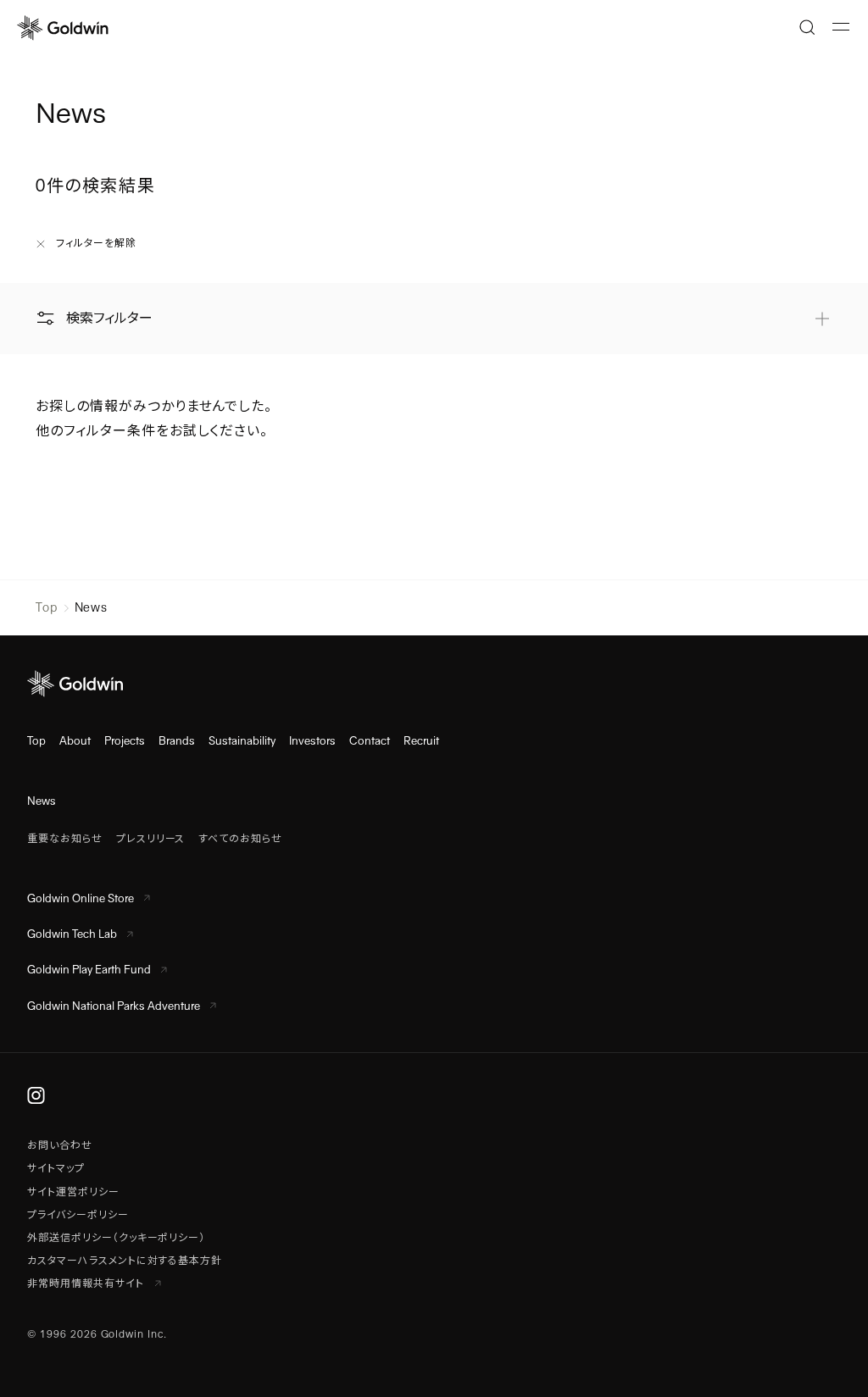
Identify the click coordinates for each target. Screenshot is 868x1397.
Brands (177, 741)
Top (47, 607)
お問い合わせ (59, 1145)
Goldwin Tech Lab (72, 934)
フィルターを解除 (96, 243)
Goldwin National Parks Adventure (113, 1006)
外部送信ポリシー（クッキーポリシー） (116, 1238)
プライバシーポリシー (78, 1215)
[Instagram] (36, 1095)
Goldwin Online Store (80, 898)
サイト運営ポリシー (73, 1192)
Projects (124, 741)
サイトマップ (56, 1168)
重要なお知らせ (65, 838)
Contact (369, 741)
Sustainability (242, 741)
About (75, 741)
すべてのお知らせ (240, 838)
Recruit (421, 741)
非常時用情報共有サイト (87, 1283)
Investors (312, 741)
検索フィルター (109, 318)
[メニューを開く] (841, 27)
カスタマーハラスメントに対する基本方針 (124, 1260)
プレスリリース (151, 838)
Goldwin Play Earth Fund (89, 969)
